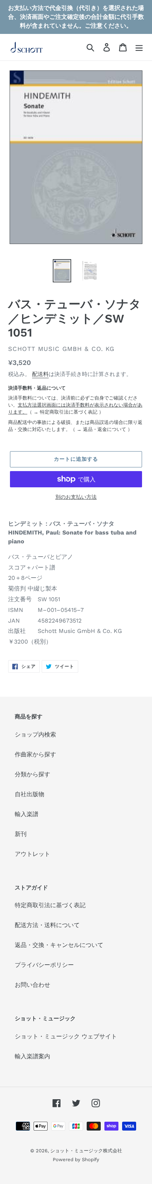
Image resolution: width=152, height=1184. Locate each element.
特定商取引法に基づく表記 (68, 412)
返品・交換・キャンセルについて (59, 944)
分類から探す (32, 774)
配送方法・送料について (47, 925)
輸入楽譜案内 (32, 1056)
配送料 (40, 374)
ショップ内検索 (35, 734)
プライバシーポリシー (44, 964)
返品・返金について (104, 429)
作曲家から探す (35, 754)
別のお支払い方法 (76, 497)
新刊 (21, 833)
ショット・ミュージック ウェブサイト (66, 1036)
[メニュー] (139, 47)
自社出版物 (29, 794)
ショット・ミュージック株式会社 (86, 1150)
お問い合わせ (32, 984)
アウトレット (32, 853)
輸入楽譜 (26, 814)
